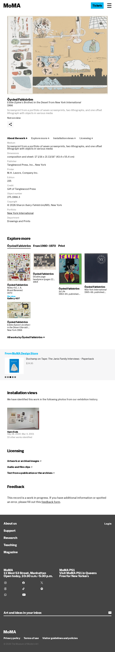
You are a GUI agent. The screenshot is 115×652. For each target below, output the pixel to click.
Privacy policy (12, 638)
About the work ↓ (17, 138)
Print (61, 245)
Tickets (97, 5)
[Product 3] (10, 377)
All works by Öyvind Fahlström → (26, 337)
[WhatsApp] (11, 594)
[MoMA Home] (12, 5)
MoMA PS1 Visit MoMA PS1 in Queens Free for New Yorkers (78, 573)
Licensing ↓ (86, 138)
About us (10, 523)
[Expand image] (57, 55)
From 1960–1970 (44, 245)
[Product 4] (12, 377)
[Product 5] (15, 377)
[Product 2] (8, 377)
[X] (48, 583)
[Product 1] (5, 377)
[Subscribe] (109, 612)
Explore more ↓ (40, 138)
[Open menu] (109, 5)
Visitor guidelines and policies (60, 638)
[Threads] (11, 589)
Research (10, 537)
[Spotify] (48, 589)
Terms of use (31, 638)
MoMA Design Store (25, 353)
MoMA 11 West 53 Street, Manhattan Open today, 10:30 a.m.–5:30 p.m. (28, 573)
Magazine (11, 552)
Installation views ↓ (64, 138)
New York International (20, 213)
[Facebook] (29, 583)
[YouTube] (29, 594)
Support (10, 530)
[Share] (10, 124)
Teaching (10, 545)
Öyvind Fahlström (20, 99)
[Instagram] (11, 583)
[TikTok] (29, 589)
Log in (107, 523)
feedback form (50, 502)
